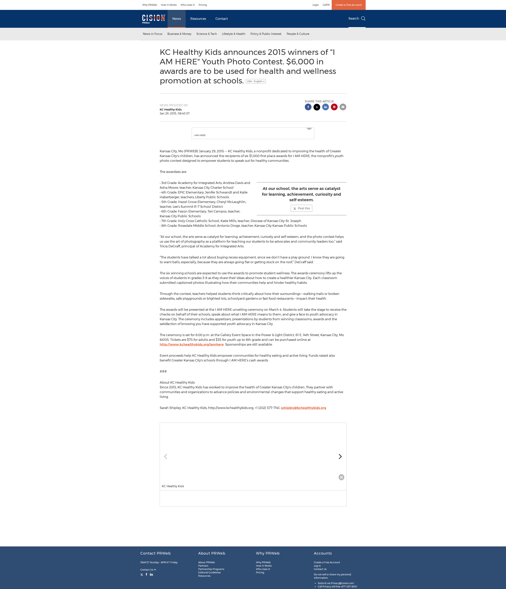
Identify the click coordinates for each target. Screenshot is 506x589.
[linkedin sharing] (325, 107)
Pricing (203, 4)
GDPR (326, 4)
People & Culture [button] (298, 34)
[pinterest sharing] (334, 107)
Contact (221, 19)
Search (353, 18)
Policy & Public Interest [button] (265, 34)
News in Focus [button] (152, 34)
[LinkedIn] (151, 574)
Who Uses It (188, 4)
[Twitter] (142, 574)
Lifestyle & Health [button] (233, 34)
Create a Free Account (349, 4)
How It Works (169, 4)
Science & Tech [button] (206, 34)
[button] (253, 130)
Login (315, 4)
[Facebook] (146, 574)
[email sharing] (343, 107)
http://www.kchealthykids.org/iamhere (192, 348)
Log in (317, 565)
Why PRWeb (149, 4)
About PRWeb (206, 562)
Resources (198, 19)
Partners (203, 565)
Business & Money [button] (179, 34)
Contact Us (147, 569)
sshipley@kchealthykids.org (303, 412)
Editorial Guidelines (209, 572)
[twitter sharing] (316, 108)
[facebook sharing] (308, 107)
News (176, 19)
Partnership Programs (211, 569)
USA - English (255, 81)
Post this (304, 212)
